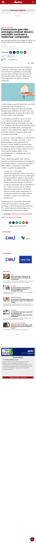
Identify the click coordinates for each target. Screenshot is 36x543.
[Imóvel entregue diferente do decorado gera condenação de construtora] (7, 277)
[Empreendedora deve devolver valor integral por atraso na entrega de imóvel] (7, 288)
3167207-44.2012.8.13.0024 (22, 214)
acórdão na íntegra (13, 217)
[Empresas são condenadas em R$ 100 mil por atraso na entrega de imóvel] (7, 326)
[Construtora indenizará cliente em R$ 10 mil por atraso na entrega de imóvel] (7, 300)
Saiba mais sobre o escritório (18, 377)
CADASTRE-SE (30, 353)
